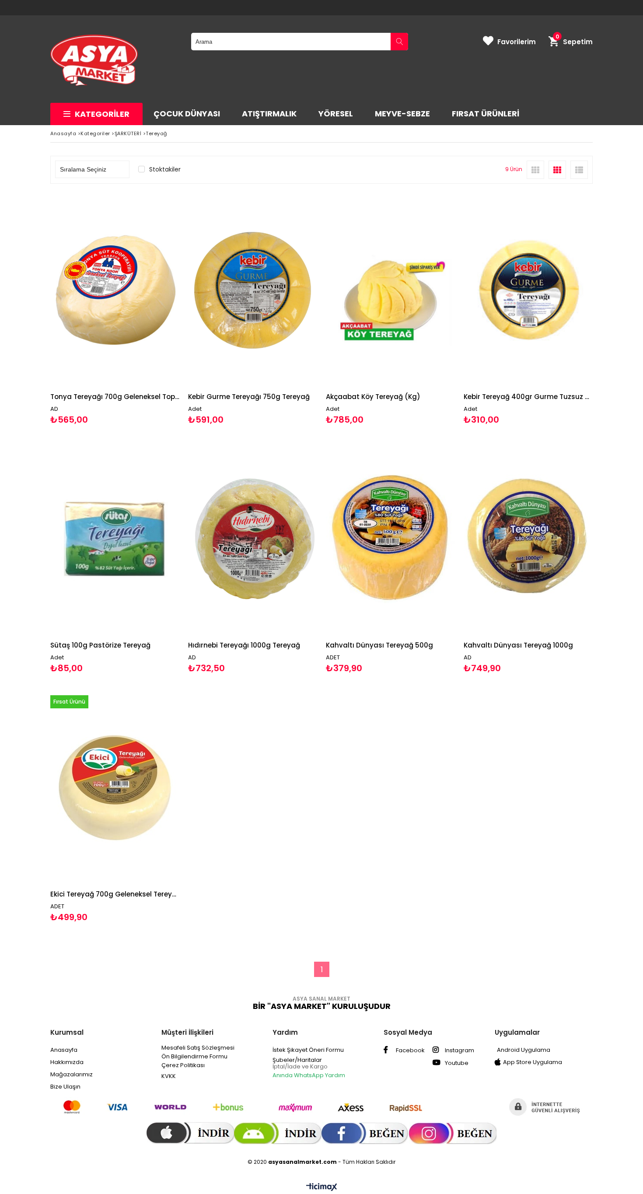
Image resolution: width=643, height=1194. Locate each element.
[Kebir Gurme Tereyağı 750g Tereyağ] (252, 290)
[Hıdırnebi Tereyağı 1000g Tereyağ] (252, 539)
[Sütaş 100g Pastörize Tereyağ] (114, 539)
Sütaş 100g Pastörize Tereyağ (100, 645)
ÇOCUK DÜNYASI (187, 113)
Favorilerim (516, 41)
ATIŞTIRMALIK (269, 113)
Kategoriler (102, 114)
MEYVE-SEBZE (402, 113)
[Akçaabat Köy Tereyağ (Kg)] (390, 290)
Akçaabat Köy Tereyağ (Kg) (373, 396)
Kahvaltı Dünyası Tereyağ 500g (379, 645)
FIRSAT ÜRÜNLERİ (485, 113)
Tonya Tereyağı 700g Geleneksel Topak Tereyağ (114, 396)
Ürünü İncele (146, 309)
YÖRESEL (335, 113)
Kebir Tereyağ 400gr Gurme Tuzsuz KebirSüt (528, 396)
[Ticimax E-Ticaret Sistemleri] (321, 1187)
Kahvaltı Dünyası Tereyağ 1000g (518, 645)
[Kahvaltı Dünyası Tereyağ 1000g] (528, 539)
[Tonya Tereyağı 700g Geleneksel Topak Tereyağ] (114, 290)
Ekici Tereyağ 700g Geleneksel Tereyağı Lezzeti (114, 894)
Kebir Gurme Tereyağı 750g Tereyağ (249, 396)
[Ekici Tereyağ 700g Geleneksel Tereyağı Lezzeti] (114, 788)
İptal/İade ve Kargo (300, 1066)
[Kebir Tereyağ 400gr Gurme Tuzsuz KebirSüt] (528, 290)
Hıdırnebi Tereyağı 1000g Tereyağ (244, 645)
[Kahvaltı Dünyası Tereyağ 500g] (390, 539)
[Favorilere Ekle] (114, 309)
